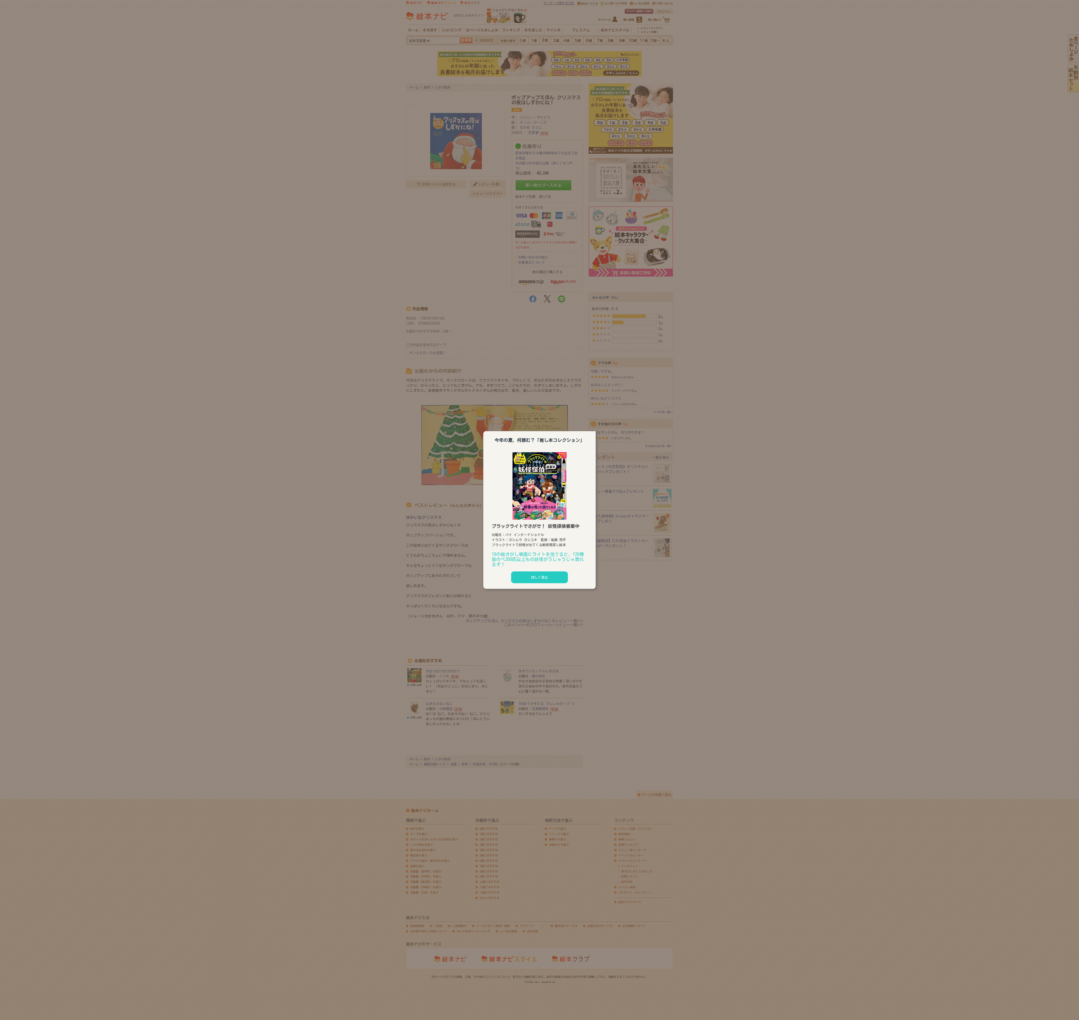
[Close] (596, 430)
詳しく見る (539, 577)
